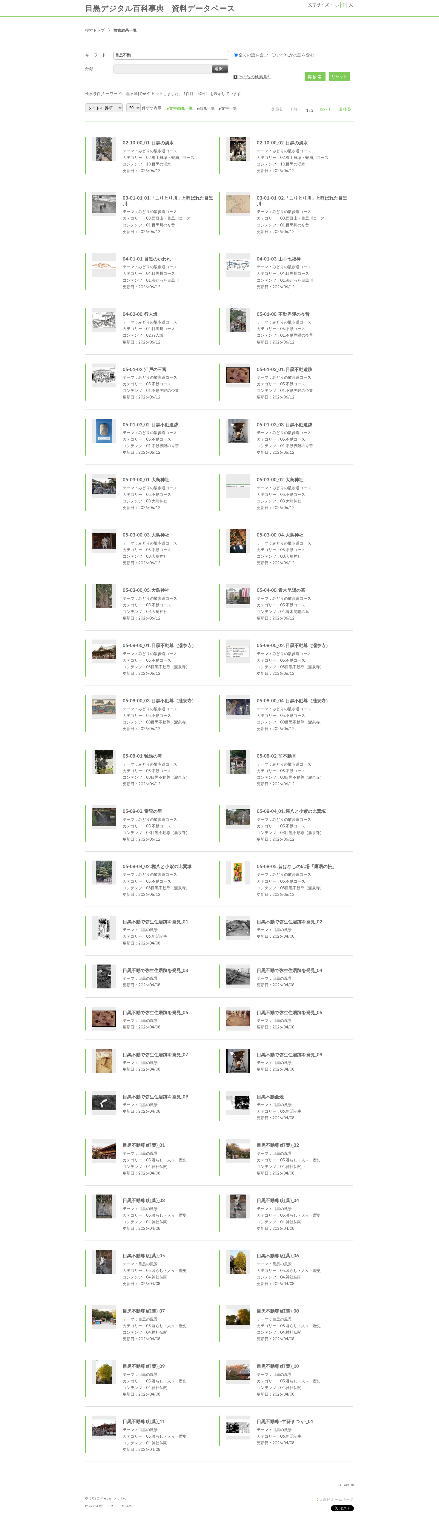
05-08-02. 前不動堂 (276, 755)
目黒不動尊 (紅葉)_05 (144, 1255)
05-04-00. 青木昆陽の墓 (281, 590)
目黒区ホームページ (336, 1499)
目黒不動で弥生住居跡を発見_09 (155, 1096)
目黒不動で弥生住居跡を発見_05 (155, 1012)
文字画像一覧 (181, 108)
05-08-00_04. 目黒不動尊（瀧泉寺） (293, 700)
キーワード (95, 55)
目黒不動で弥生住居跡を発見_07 (155, 1054)
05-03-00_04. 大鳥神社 (280, 534)
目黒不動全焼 (270, 1096)
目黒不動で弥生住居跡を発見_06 (289, 1012)
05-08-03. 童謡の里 (142, 811)
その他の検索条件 (254, 76)
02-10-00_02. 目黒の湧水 (282, 142)
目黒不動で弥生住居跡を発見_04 (289, 970)
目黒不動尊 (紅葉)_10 (278, 1366)
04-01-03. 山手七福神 (279, 258)
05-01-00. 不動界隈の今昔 (283, 314)
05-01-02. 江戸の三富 (145, 369)
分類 (89, 69)
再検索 (315, 77)
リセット (339, 76)
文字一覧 (229, 108)
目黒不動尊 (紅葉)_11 (144, 1421)
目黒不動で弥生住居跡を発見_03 (155, 970)
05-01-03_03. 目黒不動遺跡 (284, 424)
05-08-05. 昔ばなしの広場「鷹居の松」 (297, 866)
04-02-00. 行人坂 (140, 314)
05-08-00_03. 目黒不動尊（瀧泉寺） (159, 700)
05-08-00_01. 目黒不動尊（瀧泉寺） (159, 645)
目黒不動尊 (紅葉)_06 (278, 1255)
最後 (344, 108)
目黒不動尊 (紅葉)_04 (278, 1200)
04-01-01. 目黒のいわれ (147, 258)
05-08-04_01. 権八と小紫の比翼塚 (291, 811)
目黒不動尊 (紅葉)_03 (144, 1200)
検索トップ (95, 30)
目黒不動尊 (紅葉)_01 (144, 1145)
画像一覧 (207, 108)
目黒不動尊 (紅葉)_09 (144, 1366)
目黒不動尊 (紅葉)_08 (278, 1310)
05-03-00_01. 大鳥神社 (146, 479)
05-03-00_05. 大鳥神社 (146, 590)
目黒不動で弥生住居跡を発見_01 (155, 921)
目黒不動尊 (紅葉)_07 (144, 1310)
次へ (324, 108)
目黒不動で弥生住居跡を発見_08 (289, 1054)
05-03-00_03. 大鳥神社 (146, 534)
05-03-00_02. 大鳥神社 (280, 479)
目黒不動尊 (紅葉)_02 (278, 1145)
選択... (219, 68)
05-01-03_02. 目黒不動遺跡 (150, 424)
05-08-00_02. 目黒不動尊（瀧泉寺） (293, 645)
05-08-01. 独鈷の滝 (142, 755)
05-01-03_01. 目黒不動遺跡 (284, 369)
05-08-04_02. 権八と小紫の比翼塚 (157, 866)
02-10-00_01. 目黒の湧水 (148, 142)
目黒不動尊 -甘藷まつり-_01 (285, 1421)
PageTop (348, 1484)
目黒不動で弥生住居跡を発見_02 (289, 921)
